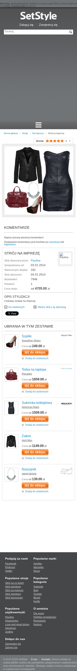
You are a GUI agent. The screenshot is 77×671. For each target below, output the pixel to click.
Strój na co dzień (14, 583)
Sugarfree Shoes (31, 340)
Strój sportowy (13, 594)
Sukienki (38, 586)
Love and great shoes (17, 624)
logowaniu (10, 244)
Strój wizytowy (13, 586)
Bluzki (36, 597)
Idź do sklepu (35, 352)
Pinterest (10, 567)
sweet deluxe (29, 473)
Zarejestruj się (48, 24)
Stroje (25, 133)
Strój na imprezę (14, 590)
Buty (35, 590)
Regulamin (39, 620)
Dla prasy (38, 613)
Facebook (10, 563)
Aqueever (10, 628)
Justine (9, 631)
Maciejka (38, 567)
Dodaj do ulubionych (36, 358)
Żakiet (26, 436)
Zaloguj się (26, 24)
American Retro (30, 407)
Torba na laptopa (34, 369)
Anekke (37, 563)
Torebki (37, 594)
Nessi (36, 571)
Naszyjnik (29, 469)
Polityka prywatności (44, 617)
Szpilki (27, 336)
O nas (34, 659)
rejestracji (54, 242)
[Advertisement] (38, 80)
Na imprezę (38, 133)
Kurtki (36, 601)
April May (27, 440)
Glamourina (11, 620)
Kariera (37, 624)
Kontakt (45, 659)
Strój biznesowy (14, 597)
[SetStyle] (38, 16)
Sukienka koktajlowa (37, 402)
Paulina (35, 260)
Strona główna (11, 133)
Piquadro (27, 373)
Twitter (8, 571)
